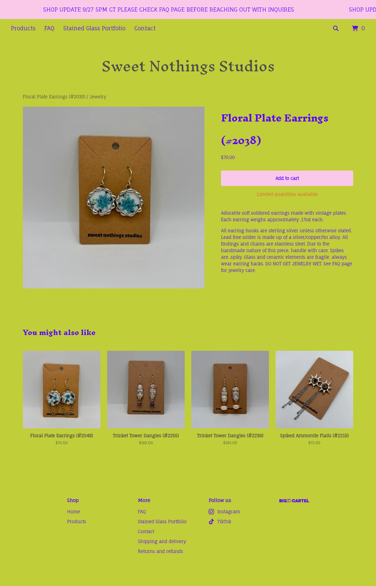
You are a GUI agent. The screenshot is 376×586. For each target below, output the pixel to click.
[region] (188, 9)
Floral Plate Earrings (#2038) (54, 96)
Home (73, 511)
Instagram (228, 511)
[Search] (336, 28)
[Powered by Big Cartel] (294, 501)
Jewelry (97, 96)
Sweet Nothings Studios (188, 66)
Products (23, 28)
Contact (145, 28)
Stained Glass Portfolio (94, 28)
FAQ (49, 28)
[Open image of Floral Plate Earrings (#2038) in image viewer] (114, 197)
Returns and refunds (160, 551)
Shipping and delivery (162, 541)
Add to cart (287, 178)
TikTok (224, 521)
